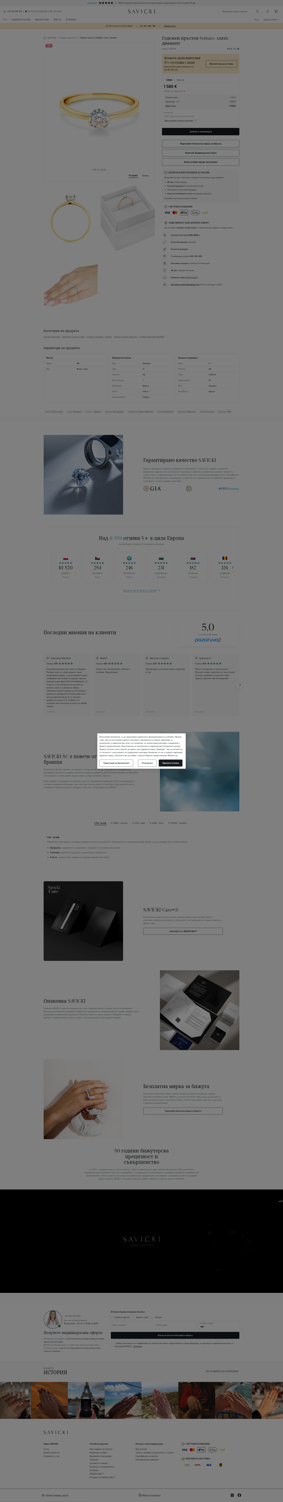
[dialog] (141, 751)
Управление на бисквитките (116, 763)
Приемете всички (170, 763)
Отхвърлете (147, 763)
